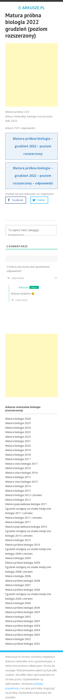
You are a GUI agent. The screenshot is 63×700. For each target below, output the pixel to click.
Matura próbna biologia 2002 (22, 643)
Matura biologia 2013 (18, 490)
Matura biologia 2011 (18, 522)
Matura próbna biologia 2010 (22, 544)
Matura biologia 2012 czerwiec (23, 495)
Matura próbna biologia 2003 (22, 634)
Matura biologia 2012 (18, 499)
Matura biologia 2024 (18, 427)
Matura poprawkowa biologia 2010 (26, 526)
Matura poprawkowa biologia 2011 (26, 504)
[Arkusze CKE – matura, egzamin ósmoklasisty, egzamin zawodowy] (31, 7)
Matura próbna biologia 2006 (22, 589)
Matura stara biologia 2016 (21, 472)
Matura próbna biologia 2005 (22, 612)
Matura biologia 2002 (18, 639)
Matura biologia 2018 (18, 454)
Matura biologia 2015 (18, 477)
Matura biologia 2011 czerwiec (23, 517)
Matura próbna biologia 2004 (22, 625)
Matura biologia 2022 (18, 436)
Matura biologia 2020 (18, 445)
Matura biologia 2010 (18, 540)
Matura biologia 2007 (18, 585)
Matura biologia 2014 (18, 486)
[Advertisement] (31, 75)
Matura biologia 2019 (18, 450)
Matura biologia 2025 (18, 423)
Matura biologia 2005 (18, 616)
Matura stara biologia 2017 (21, 463)
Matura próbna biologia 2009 (22, 562)
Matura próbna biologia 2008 (22, 580)
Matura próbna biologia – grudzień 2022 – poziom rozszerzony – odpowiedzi (33, 175)
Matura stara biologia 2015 (21, 481)
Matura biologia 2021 (18, 441)
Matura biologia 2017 (18, 459)
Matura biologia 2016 (18, 468)
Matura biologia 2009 (18, 558)
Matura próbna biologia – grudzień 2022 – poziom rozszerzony (33, 146)
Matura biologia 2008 (18, 576)
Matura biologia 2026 (18, 418)
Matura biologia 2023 (18, 432)
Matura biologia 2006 (18, 603)
